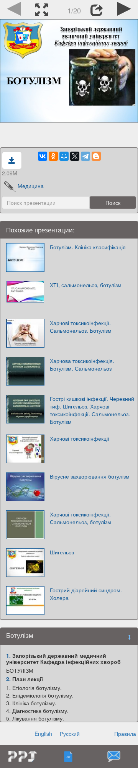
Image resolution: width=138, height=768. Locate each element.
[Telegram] (85, 156)
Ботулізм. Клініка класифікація (88, 247)
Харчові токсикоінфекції (79, 438)
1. (8, 655)
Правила (125, 733)
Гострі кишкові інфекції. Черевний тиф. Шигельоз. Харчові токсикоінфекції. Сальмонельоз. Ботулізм (92, 410)
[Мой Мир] (64, 156)
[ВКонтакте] (42, 156)
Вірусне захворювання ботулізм (90, 476)
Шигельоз (62, 552)
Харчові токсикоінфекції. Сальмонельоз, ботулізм (80, 518)
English (43, 733)
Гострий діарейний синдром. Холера (86, 593)
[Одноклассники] (53, 156)
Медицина (31, 186)
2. (8, 679)
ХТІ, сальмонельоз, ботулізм (86, 285)
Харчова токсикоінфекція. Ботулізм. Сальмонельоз (82, 364)
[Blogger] (96, 156)
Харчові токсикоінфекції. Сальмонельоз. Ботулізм (81, 326)
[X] (74, 156)
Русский (70, 733)
